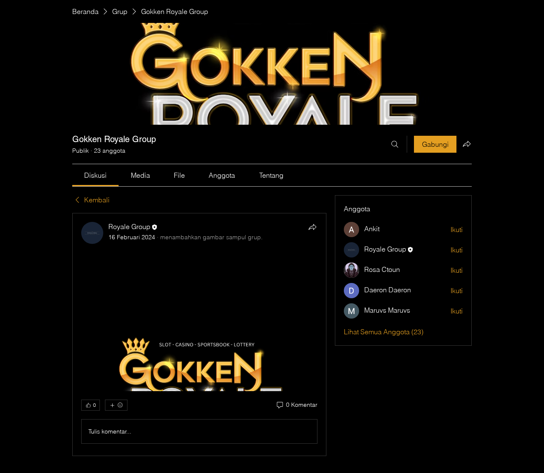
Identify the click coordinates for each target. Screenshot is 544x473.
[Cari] (395, 144)
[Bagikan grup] (467, 144)
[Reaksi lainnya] (116, 405)
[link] (95, 175)
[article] (199, 334)
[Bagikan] (312, 227)
